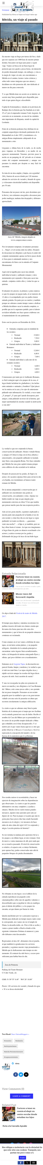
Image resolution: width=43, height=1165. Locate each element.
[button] (21, 1162)
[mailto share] (26, 1074)
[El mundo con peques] (22, 6)
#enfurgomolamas (10, 1046)
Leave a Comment (21, 1096)
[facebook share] (15, 1074)
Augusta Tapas (19, 664)
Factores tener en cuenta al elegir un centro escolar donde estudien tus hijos (28, 579)
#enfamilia (19, 1041)
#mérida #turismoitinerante (13, 1052)
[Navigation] (3, 3)
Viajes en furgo (23, 14)
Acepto (22, 1158)
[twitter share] (21, 1074)
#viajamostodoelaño (11, 1057)
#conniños (7, 1041)
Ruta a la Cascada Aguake (15, 1126)
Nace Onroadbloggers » (20, 1034)
